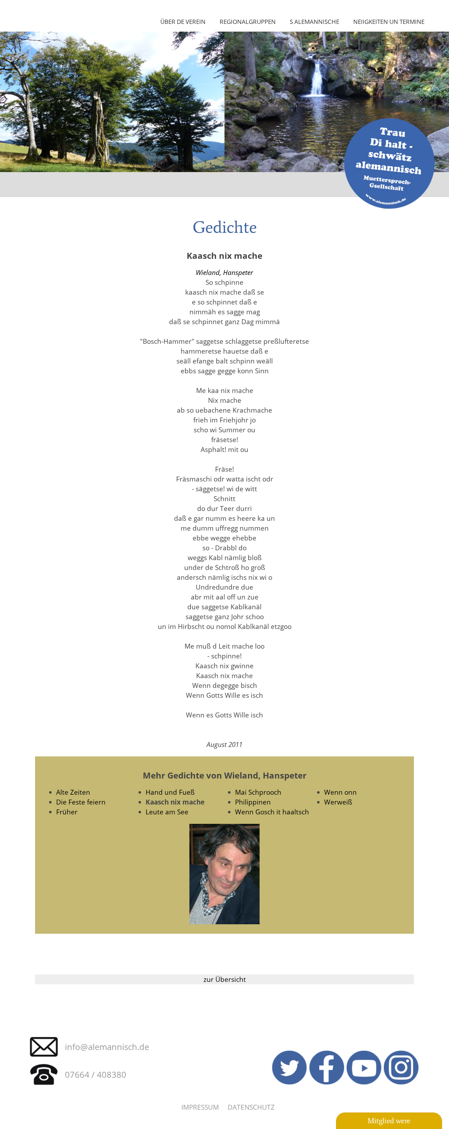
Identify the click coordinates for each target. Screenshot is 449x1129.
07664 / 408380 (95, 1074)
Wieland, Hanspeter (224, 272)
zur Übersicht (224, 979)
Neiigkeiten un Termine (388, 21)
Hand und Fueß (170, 792)
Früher (67, 811)
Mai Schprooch (258, 792)
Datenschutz (251, 1107)
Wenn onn (340, 792)
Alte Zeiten (73, 792)
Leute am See (167, 811)
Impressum (200, 1107)
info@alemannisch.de (107, 1046)
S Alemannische (314, 21)
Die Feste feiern (81, 801)
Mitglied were (389, 1120)
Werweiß (338, 801)
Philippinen (253, 801)
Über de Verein (183, 21)
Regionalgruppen (248, 21)
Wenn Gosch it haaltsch (272, 811)
